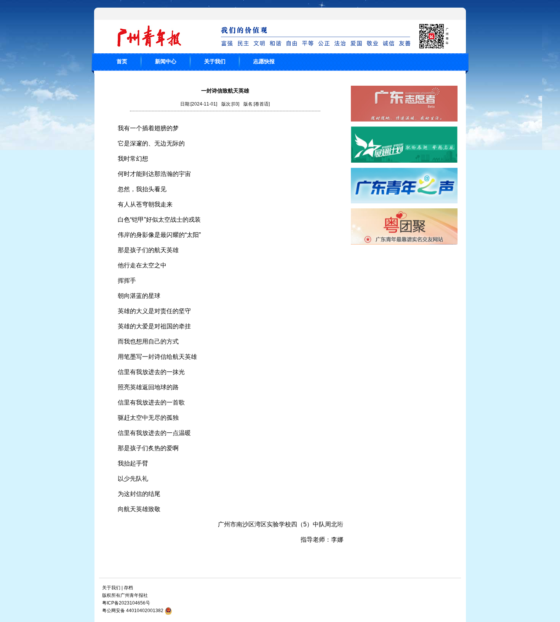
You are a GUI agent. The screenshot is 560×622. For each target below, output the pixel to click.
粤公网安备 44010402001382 (132, 610)
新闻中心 (165, 61)
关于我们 (215, 61)
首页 (122, 61)
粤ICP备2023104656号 (126, 603)
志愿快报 (264, 61)
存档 (128, 587)
